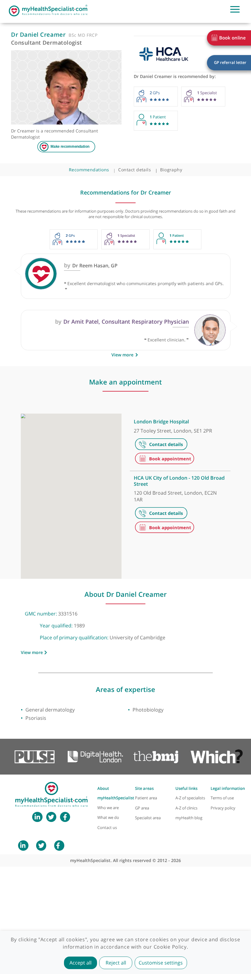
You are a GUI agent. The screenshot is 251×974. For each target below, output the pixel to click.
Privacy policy (223, 808)
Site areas (144, 788)
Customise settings (161, 962)
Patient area (146, 798)
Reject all (116, 962)
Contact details (134, 170)
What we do (108, 817)
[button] (69, 536)
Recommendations (89, 170)
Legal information (228, 788)
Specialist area (148, 817)
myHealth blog (188, 817)
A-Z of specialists (190, 798)
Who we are (108, 807)
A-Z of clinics (186, 808)
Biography (171, 170)
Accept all (80, 962)
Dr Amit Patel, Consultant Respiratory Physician (122, 321)
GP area (142, 808)
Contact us (107, 827)
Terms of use (222, 798)
